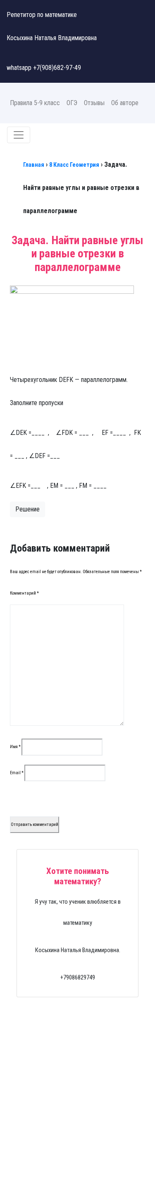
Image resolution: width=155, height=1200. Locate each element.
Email (17, 772)
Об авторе (124, 103)
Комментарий (24, 593)
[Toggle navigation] (18, 135)
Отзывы (94, 103)
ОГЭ (72, 103)
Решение (27, 509)
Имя (15, 746)
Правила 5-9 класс (35, 103)
